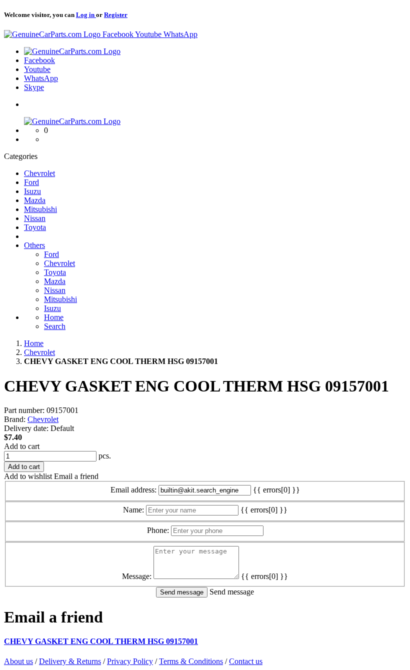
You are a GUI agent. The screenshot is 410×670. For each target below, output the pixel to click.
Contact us (245, 661)
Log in (86, 14)
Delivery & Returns (70, 661)
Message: (137, 576)
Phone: (158, 530)
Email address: (133, 490)
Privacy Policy (130, 661)
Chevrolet (43, 419)
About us (18, 661)
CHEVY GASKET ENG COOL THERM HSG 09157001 (101, 641)
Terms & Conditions (191, 661)
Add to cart (22, 446)
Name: (133, 510)
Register (116, 14)
